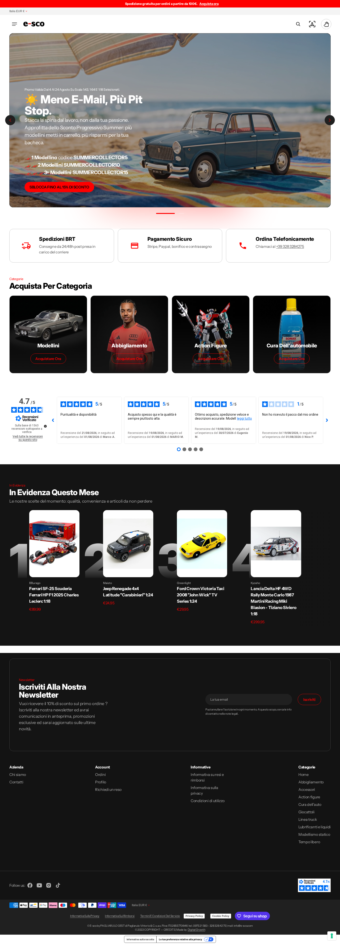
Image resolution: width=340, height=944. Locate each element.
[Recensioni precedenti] (53, 420)
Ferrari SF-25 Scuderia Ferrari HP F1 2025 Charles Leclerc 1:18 (54, 595)
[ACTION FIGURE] (210, 334)
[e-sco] (33, 24)
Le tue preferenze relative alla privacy (180, 939)
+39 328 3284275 (290, 246)
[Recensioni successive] (327, 420)
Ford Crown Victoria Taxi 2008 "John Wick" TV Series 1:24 (200, 595)
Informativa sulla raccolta (140, 939)
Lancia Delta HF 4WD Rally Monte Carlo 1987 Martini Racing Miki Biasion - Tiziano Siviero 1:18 (273, 601)
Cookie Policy (220, 916)
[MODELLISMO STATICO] (48, 334)
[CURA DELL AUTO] (291, 334)
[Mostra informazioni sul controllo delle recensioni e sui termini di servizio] (45, 426)
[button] (14, 24)
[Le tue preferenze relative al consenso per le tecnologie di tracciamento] (331, 935)
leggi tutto (244, 418)
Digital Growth (196, 929)
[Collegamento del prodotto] (54, 543)
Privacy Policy (194, 916)
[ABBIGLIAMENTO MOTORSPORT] (129, 334)
